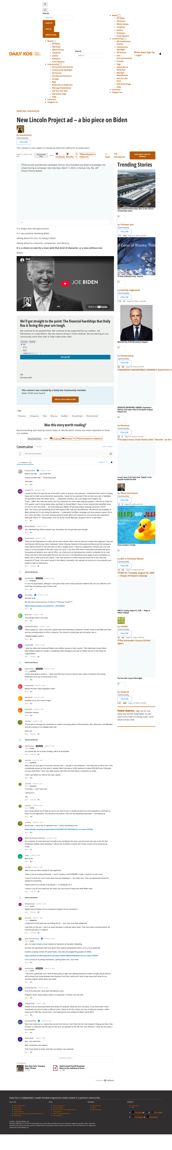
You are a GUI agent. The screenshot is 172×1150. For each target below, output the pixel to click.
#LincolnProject (77, 416)
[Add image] (111, 454)
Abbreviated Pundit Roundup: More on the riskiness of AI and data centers (135, 210)
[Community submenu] (60, 64)
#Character (22, 416)
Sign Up (49, 23)
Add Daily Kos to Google (142, 155)
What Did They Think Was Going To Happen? (132, 342)
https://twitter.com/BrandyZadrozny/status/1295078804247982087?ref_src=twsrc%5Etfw (61, 956)
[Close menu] (45, 10)
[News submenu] (54, 41)
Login (139, 55)
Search (46, 13)
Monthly (32, 342)
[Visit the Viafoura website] (109, 1080)
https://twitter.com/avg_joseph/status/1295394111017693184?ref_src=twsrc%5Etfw (59, 829)
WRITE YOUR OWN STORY (65, 399)
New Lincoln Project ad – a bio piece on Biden (72, 119)
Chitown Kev (127, 224)
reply (26, 484)
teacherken (26, 135)
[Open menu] (45, 4)
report (110, 484)
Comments (119, 155)
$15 (25, 347)
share (105, 484)
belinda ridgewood (130, 290)
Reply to (30, 580)
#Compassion (34, 416)
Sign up (110, 446)
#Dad (45, 416)
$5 (24, 344)
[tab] (25, 462)
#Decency (54, 416)
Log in (104, 446)
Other (26, 353)
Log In (48, 29)
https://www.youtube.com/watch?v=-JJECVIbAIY (45, 606)
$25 (25, 350)
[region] (65, 764)
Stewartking (126, 355)
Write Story (51, 35)
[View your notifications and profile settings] (160, 53)
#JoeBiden (64, 416)
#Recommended (92, 416)
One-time (24, 342)
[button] (54, 97)
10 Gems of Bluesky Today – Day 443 (130, 276)
